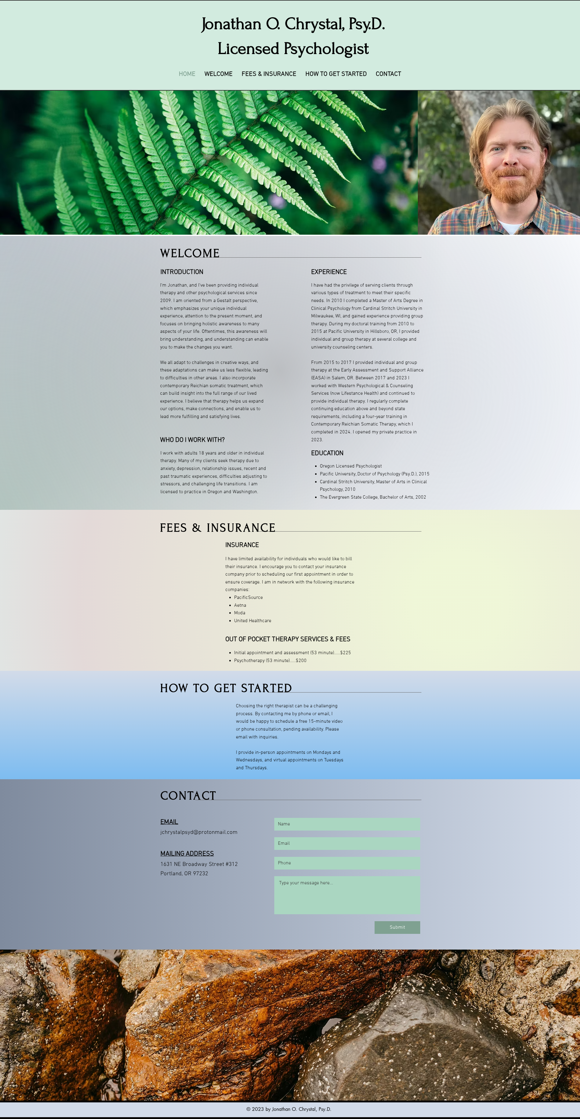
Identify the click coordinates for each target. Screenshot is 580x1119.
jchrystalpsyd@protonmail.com (198, 832)
